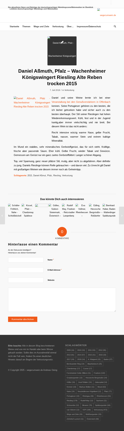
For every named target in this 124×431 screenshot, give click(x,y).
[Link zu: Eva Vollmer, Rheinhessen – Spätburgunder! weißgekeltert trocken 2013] (82, 210)
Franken (99, 373)
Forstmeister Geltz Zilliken (79, 373)
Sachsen (101, 401)
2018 (81, 359)
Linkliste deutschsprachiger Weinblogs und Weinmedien (34, 9)
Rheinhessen (104, 396)
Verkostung (69, 90)
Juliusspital (101, 382)
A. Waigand (94, 359)
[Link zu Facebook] (108, 2)
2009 (70, 350)
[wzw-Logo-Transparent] (106, 15)
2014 (81, 355)
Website (51, 280)
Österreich (93, 419)
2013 (70, 355)
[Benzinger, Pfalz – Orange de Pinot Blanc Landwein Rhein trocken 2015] (121, 215)
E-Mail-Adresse (55, 270)
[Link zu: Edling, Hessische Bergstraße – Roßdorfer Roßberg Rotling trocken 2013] (95, 210)
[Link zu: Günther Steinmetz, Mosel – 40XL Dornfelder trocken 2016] (41, 210)
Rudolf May (87, 401)
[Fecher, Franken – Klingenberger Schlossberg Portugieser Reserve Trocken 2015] (2, 215)
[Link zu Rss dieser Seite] (113, 2)
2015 (29, 175)
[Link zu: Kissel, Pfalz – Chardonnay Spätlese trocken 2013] (28, 210)
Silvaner (87, 405)
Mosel (102, 387)
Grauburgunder (75, 378)
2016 (102, 355)
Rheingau (88, 396)
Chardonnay (73, 368)
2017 (70, 359)
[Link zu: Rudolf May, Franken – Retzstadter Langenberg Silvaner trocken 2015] (68, 210)
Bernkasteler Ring (75, 364)
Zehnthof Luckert (75, 419)
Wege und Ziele (75, 414)
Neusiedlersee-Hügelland (89, 391)
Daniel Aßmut (39, 175)
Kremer (71, 387)
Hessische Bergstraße (96, 378)
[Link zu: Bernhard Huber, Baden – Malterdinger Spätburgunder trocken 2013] (109, 210)
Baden (108, 359)
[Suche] (114, 27)
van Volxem (73, 410)
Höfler (71, 382)
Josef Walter (85, 382)
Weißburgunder (93, 414)
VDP (87, 410)
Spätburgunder (102, 405)
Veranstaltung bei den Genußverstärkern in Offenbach (81, 102)
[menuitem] (33, 9)
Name (51, 260)
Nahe (71, 391)
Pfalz (49, 175)
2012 (102, 350)
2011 (91, 350)
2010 (81, 350)
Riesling (57, 175)
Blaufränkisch (95, 364)
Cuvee (87, 368)
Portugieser (73, 396)
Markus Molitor (86, 387)
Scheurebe (73, 405)
